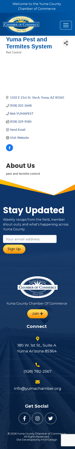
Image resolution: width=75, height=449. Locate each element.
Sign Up (14, 249)
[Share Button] (66, 43)
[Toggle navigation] (66, 25)
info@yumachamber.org (37, 388)
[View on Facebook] (9, 150)
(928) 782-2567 (38, 371)
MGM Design (49, 439)
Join (36, 313)
